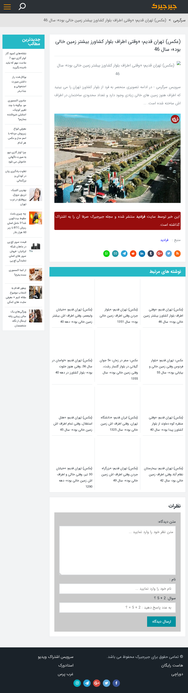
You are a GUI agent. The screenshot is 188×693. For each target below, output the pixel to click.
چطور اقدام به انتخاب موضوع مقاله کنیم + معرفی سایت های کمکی (16, 295)
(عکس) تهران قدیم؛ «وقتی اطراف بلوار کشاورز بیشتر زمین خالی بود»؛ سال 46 (163, 315)
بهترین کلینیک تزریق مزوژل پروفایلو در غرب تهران (18, 197)
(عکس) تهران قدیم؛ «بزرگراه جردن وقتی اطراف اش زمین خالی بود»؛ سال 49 (119, 474)
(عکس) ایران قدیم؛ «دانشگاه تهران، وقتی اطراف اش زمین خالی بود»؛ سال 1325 (119, 423)
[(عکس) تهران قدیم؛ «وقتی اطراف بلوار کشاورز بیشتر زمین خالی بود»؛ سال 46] (117, 117)
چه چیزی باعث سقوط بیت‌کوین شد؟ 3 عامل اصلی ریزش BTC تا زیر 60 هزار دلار (16, 223)
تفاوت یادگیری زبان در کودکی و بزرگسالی (15, 176)
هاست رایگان (172, 665)
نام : (172, 579)
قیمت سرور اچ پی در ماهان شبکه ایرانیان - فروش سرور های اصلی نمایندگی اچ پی (16, 251)
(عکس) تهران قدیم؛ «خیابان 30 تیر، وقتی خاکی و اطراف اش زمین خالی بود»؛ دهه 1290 (74, 477)
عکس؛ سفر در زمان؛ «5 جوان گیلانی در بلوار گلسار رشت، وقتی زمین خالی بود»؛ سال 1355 (119, 369)
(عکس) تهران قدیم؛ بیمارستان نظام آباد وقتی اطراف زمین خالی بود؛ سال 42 (163, 474)
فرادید (164, 240)
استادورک (65, 665)
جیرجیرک (163, 6)
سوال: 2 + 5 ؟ (165, 598)
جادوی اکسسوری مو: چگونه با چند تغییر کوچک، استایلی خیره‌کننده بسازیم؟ (16, 110)
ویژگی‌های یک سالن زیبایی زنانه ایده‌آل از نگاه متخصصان (17, 319)
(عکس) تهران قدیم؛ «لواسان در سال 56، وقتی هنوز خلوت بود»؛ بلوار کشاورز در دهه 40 (72, 366)
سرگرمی (179, 20)
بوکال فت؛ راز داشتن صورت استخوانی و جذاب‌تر (19, 84)
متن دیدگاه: (167, 522)
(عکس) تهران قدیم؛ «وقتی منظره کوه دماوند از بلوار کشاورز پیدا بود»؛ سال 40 (166, 423)
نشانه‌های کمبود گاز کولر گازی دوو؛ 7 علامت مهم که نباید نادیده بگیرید (16, 61)
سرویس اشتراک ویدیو (55, 657)
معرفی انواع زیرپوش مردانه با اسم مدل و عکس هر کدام (17, 136)
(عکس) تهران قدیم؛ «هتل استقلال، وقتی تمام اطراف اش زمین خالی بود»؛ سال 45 (72, 423)
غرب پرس (65, 674)
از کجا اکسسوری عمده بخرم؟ (17, 272)
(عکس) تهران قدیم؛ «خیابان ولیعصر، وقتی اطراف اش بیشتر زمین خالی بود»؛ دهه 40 (72, 315)
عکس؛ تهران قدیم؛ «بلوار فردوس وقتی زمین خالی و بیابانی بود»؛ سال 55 (166, 366)
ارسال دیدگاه (161, 622)
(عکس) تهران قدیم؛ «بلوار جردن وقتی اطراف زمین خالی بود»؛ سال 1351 (119, 315)
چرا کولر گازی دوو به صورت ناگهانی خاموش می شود (16, 157)
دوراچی (177, 674)
